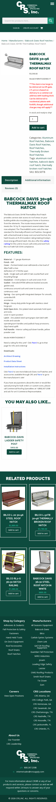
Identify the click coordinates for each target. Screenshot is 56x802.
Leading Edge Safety (42, 664)
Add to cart (38, 127)
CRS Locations (42, 691)
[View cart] (41, 28)
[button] (6, 55)
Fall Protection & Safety (14, 629)
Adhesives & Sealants (14, 625)
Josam (42, 660)
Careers (14, 691)
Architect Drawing (12, 356)
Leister (42, 668)
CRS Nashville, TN (42, 716)
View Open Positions (14, 695)
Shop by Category (14, 620)
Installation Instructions (14, 366)
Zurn (42, 684)
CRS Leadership (14, 743)
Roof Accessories (14, 645)
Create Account (30, 28)
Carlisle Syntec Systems (42, 637)
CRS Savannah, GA (42, 708)
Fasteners (14, 633)
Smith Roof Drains (42, 676)
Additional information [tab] (38, 180)
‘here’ (34, 342)
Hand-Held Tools (14, 637)
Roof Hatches (36, 148)
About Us (14, 735)
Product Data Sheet (13, 361)
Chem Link (42, 641)
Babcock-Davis (42, 629)
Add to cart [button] (14, 452)
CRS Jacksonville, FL (42, 724)
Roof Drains (14, 650)
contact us (37, 784)
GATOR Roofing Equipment (42, 646)
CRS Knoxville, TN (42, 720)
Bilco (42, 633)
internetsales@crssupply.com (30, 771)
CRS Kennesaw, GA (42, 704)
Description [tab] (11, 180)
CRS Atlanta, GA (42, 695)
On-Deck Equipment (14, 641)
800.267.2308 (30, 767)
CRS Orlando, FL (42, 728)
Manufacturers (16, 40)
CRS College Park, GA (42, 700)
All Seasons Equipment (42, 625)
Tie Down (42, 680)
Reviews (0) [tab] (11, 188)
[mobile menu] (52, 4)
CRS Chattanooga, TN (42, 712)
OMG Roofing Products (42, 672)
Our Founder (14, 739)
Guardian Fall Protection (42, 652)
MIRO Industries (42, 656)
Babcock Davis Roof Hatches (39, 40)
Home (4, 40)
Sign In (16, 28)
